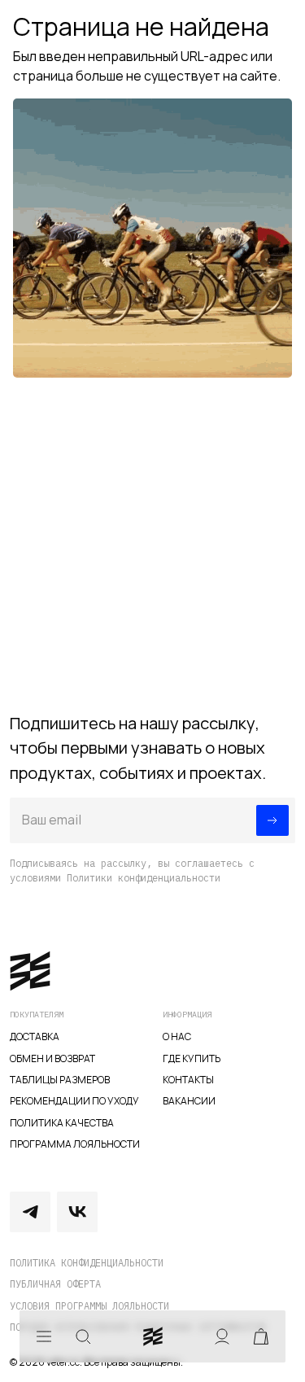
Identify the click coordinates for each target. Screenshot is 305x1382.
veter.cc (153, 1336)
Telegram (30, 1212)
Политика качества (62, 1123)
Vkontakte (77, 1212)
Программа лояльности (75, 1144)
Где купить (191, 1058)
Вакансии (189, 1101)
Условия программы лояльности (89, 1306)
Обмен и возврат (52, 1058)
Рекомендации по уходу (74, 1101)
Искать (83, 1336)
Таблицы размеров (60, 1080)
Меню (44, 1336)
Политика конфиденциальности (86, 1263)
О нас (177, 1036)
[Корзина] (261, 1336)
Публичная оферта (55, 1284)
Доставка (34, 1036)
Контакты (188, 1080)
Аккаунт (222, 1336)
